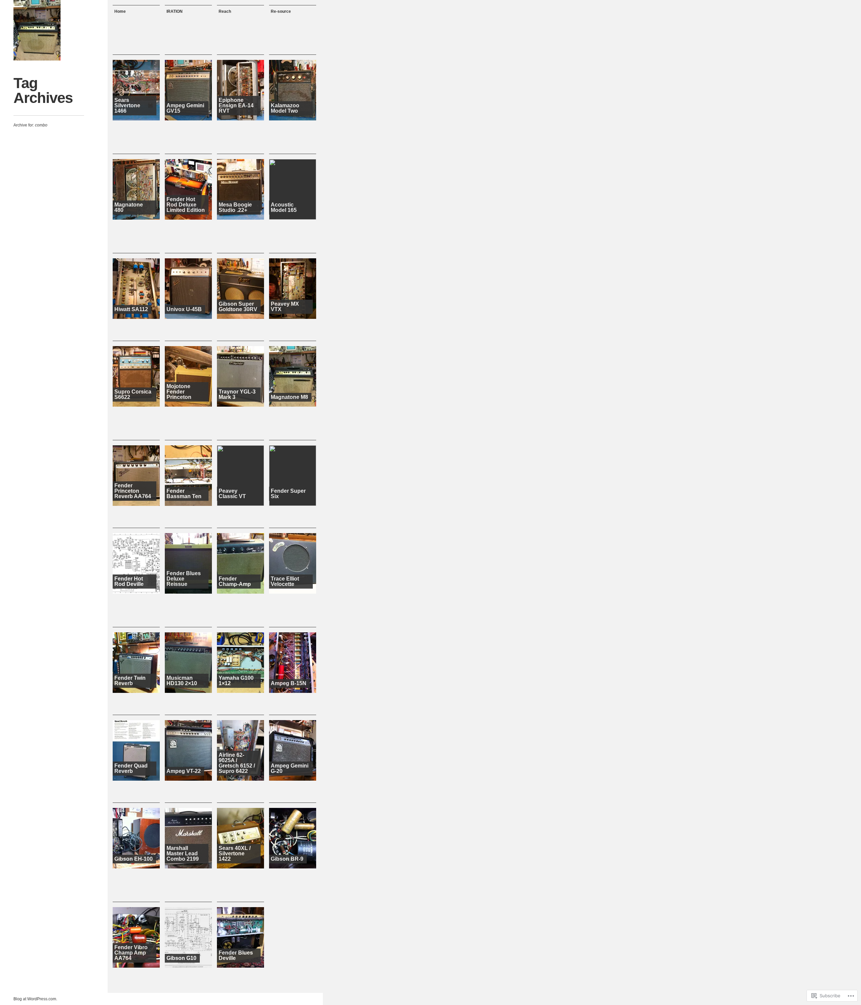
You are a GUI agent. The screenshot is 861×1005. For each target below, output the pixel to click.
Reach (225, 11)
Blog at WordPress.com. (35, 999)
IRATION (174, 11)
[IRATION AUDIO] (37, 30)
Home (120, 11)
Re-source (281, 11)
